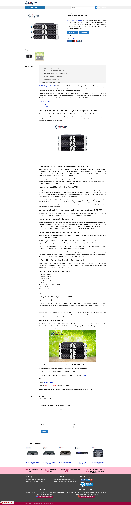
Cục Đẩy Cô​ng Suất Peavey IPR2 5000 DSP (82, 463)
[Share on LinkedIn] (78, 41)
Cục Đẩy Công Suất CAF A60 (75, 20)
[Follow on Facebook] (82, 480)
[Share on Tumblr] (80, 41)
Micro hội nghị (35, 479)
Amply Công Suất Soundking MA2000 (98, 463)
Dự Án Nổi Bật (97, 2)
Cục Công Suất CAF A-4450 (48, 106)
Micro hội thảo (42, 479)
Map (85, 375)
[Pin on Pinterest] (75, 41)
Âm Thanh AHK (48, 382)
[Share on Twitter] (70, 41)
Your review (44, 412)
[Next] (62, 31)
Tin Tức (89, 2)
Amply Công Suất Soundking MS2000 (32, 463)
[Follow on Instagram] (84, 480)
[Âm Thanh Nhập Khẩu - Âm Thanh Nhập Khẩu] (32, 3)
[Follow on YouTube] (91, 480)
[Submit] (96, 7)
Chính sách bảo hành (60, 483)
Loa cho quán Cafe (38, 481)
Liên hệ (103, 2)
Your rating (44, 407)
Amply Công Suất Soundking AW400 (65, 463)
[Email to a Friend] (73, 41)
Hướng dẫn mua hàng (69, 479)
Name (42, 424)
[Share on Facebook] (68, 41)
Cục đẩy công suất (74, 13)
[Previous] (27, 31)
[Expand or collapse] (104, 66)
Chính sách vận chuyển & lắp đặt (61, 481)
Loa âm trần (28, 479)
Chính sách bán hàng (58, 479)
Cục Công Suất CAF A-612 (47, 104)
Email (74, 424)
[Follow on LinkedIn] (89, 480)
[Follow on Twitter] (86, 480)
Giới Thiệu (84, 2)
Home (68, 13)
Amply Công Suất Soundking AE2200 (49, 463)
